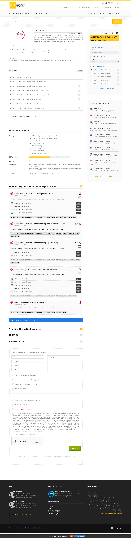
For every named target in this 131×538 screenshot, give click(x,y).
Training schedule (104, 176)
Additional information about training (25, 375)
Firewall (59, 217)
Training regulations (54, 510)
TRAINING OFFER (68, 7)
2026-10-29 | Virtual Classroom (102, 73)
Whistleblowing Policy (54, 514)
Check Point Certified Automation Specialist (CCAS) (35, 270)
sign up (78, 203)
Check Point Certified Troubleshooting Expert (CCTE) (36, 243)
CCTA (53, 233)
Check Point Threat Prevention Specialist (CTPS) (34, 194)
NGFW (64, 217)
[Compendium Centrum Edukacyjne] (17, 5)
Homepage (93, 13)
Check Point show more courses (26, 320)
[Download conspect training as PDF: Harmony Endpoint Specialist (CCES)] (79, 302)
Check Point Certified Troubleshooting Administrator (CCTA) (39, 224)
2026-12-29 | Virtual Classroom (102, 84)
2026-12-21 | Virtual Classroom (102, 80)
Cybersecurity (40, 217)
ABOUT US (108, 7)
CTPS (53, 217)
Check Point (14, 217)
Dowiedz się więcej (79, 536)
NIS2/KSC (48, 217)
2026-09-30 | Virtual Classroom (102, 69)
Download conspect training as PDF (23, 116)
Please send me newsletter (22, 409)
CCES (53, 312)
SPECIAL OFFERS (98, 7)
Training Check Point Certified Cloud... (110, 13)
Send (76, 448)
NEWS (90, 7)
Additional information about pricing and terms (28, 380)
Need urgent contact (21, 405)
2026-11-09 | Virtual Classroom (102, 77)
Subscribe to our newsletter (21, 514)
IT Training (42, 528)
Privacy (50, 508)
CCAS (53, 296)
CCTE (53, 260)
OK (71, 536)
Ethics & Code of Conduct (55, 512)
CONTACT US (117, 7)
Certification (15, 236)
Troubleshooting (73, 233)
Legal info (51, 506)
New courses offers (20, 388)
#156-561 (39, 170)
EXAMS (84, 7)
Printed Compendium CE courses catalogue (27, 400)
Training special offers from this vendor (26, 384)
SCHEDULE (77, 7)
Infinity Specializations (46, 186)
